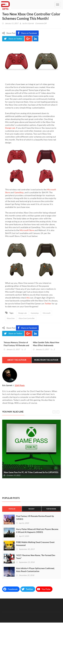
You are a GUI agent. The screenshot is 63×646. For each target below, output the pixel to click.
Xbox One (11, 318)
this (28, 297)
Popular (12, 509)
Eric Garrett (29, 23)
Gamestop (35, 313)
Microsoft (46, 313)
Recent (31, 509)
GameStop (19, 192)
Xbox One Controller (27, 318)
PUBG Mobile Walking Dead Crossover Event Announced (35, 543)
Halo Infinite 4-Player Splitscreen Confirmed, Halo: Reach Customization (35, 569)
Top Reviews (51, 509)
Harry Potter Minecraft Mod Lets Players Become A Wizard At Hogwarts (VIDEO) (37, 530)
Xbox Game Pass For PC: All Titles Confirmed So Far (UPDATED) (31, 472)
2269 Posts (20, 385)
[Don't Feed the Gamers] (5, 4)
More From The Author (46, 360)
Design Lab (10, 128)
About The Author (16, 360)
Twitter (48, 303)
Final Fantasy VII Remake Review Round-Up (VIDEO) (35, 517)
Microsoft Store (27, 230)
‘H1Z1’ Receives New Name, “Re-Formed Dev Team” (35, 556)
